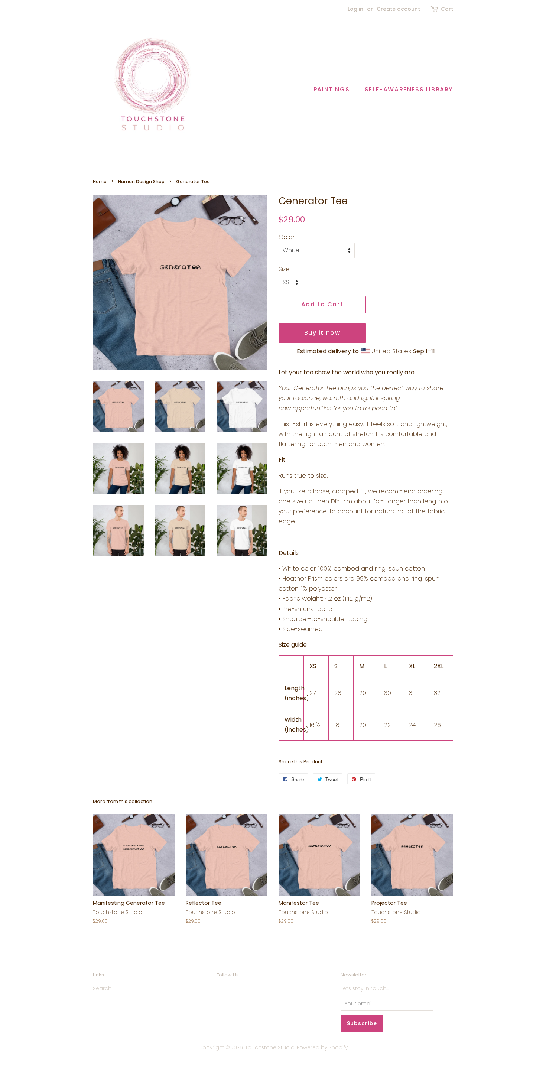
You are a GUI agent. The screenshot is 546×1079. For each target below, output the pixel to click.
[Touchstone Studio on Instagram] (235, 990)
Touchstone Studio (270, 1047)
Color (287, 237)
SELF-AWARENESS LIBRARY (409, 89)
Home (100, 181)
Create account (398, 9)
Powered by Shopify (322, 1047)
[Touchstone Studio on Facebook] (221, 990)
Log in (355, 9)
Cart (447, 9)
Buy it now (322, 332)
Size (284, 269)
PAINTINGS (331, 89)
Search (102, 988)
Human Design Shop (141, 181)
